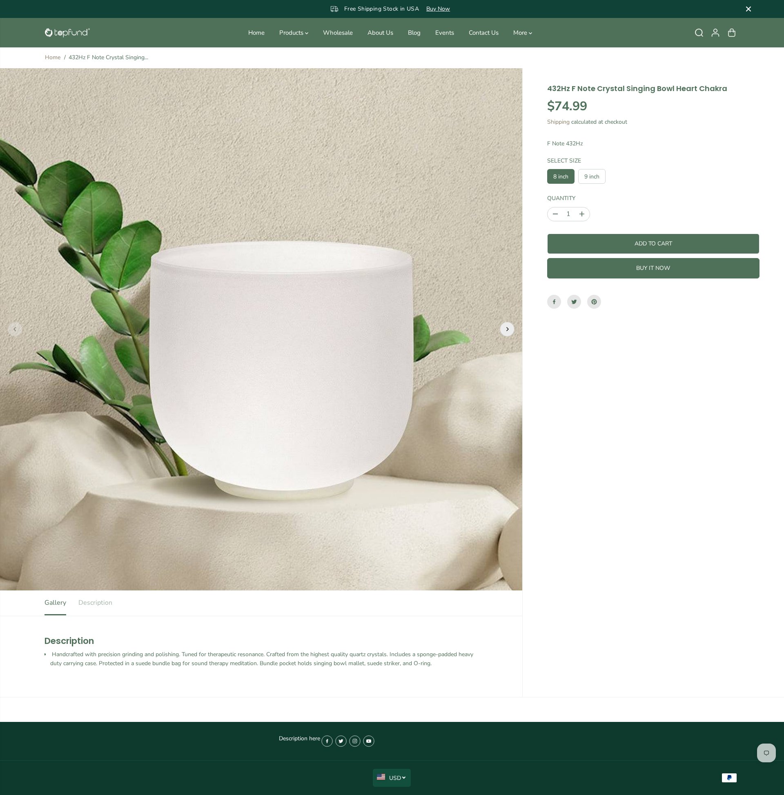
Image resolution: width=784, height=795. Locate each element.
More (521, 33)
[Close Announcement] (748, 9)
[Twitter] (574, 302)
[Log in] (715, 32)
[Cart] (731, 32)
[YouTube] (369, 741)
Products (292, 33)
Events (444, 33)
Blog (414, 33)
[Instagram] (355, 741)
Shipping (558, 122)
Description (95, 602)
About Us (380, 33)
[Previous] (15, 329)
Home (256, 33)
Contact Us (484, 33)
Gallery (55, 602)
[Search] (699, 32)
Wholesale (338, 33)
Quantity (561, 198)
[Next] (507, 329)
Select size (564, 161)
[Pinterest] (594, 302)
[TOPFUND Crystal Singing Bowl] (67, 33)
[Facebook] (554, 302)
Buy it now (653, 268)
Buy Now (419, 9)
